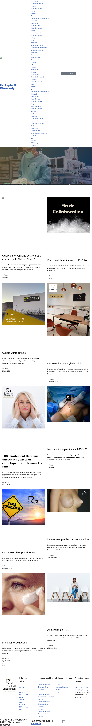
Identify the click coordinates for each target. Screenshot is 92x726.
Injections (34, 43)
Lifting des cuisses (36, 28)
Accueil (21, 687)
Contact (33, 72)
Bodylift (33, 30)
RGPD (58, 684)
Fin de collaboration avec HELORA (67, 260)
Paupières (34, 6)
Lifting (32, 40)
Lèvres (33, 11)
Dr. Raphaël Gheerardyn (8, 87)
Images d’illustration (62, 687)
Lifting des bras (35, 25)
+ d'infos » (5, 275)
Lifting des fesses (36, 35)
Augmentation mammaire (39, 47)
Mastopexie (34, 52)
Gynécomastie (35, 57)
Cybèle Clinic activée (14, 352)
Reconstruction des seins (39, 60)
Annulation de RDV (58, 629)
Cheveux (33, 62)
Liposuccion (34, 21)
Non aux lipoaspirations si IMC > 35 (67, 449)
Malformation (35, 55)
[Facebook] (63, 722)
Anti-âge (33, 38)
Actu (32, 65)
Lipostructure (35, 23)
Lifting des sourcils (36, 8)
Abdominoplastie (36, 33)
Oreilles (33, 13)
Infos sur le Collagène (14, 642)
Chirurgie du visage (37, 3)
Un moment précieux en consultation (68, 539)
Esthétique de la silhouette (39, 18)
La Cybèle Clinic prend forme (18, 552)
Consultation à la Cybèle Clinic (64, 363)
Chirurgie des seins (37, 45)
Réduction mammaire (37, 50)
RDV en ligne (35, 69)
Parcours (33, 67)
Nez (32, 16)
